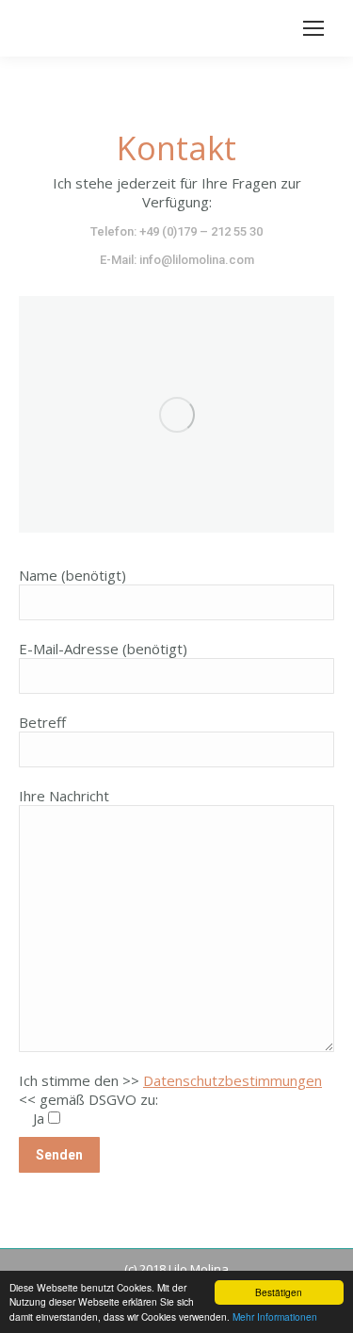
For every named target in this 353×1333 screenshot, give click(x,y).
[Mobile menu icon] (313, 28)
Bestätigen (278, 1292)
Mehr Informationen (275, 1316)
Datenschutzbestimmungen (232, 1080)
